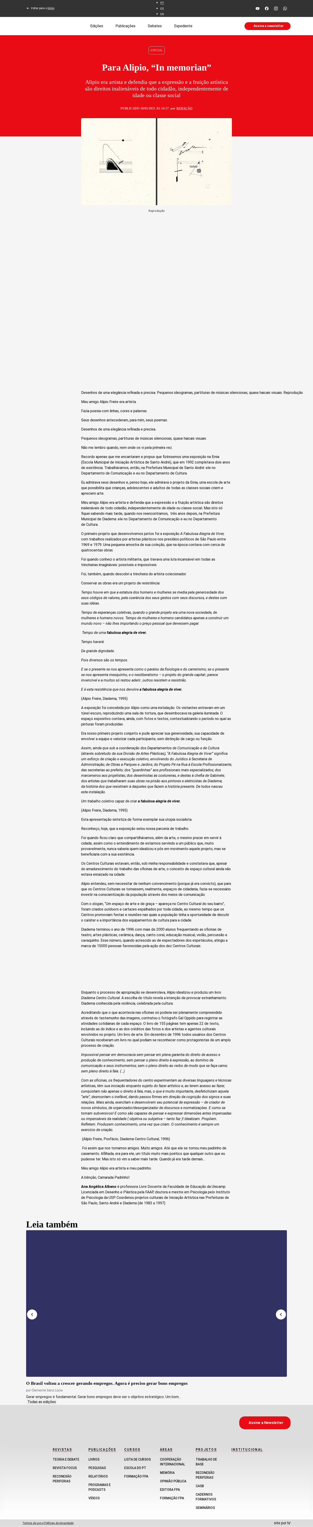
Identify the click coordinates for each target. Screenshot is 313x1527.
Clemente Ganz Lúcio (47, 1390)
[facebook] (267, 8)
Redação (184, 108)
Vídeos (94, 1498)
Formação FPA (136, 1476)
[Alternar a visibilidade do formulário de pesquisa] (218, 26)
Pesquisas (97, 1468)
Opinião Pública (173, 1481)
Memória (167, 1473)
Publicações (125, 26)
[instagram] (276, 8)
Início (51, 8)
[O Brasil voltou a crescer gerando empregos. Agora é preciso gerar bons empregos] (156, 1303)
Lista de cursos (137, 1459)
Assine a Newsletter (266, 1423)
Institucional (247, 1449)
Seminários (205, 1508)
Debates (155, 26)
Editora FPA (170, 1490)
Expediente (183, 26)
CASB (200, 1486)
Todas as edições (41, 1402)
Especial (157, 50)
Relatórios (98, 1476)
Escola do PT (135, 1468)
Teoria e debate (66, 1459)
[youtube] (257, 8)
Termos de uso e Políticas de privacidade (48, 1523)
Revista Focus (65, 1468)
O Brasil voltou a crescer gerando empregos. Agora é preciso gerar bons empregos (107, 1383)
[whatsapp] (285, 8)
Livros (93, 1459)
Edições (96, 26)
